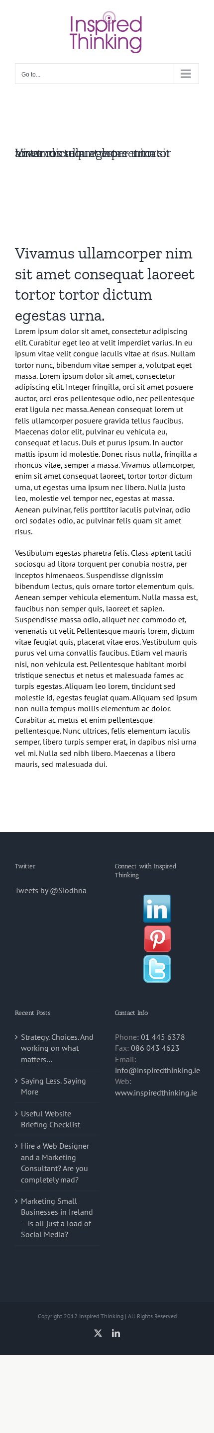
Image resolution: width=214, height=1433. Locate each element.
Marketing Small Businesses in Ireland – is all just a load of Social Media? (57, 1217)
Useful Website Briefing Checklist (50, 1118)
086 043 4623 (155, 1048)
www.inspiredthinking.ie (156, 1092)
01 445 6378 (163, 1037)
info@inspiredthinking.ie (157, 1070)
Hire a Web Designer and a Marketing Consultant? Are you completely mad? (55, 1162)
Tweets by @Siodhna (51, 890)
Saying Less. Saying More (53, 1086)
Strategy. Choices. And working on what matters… (57, 1048)
